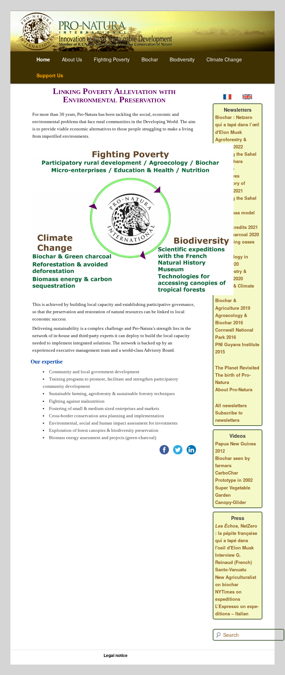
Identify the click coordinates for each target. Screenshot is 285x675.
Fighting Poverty (112, 59)
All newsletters (231, 405)
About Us (72, 59)
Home (43, 59)
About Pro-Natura (233, 389)
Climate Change (224, 59)
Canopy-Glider (230, 502)
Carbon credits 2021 (236, 227)
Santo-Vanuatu (230, 569)
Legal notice (116, 655)
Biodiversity (182, 59)
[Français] (228, 97)
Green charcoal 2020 (237, 234)
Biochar (149, 59)
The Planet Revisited (237, 367)
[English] (247, 97)
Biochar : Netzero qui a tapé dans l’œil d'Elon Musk (237, 124)
